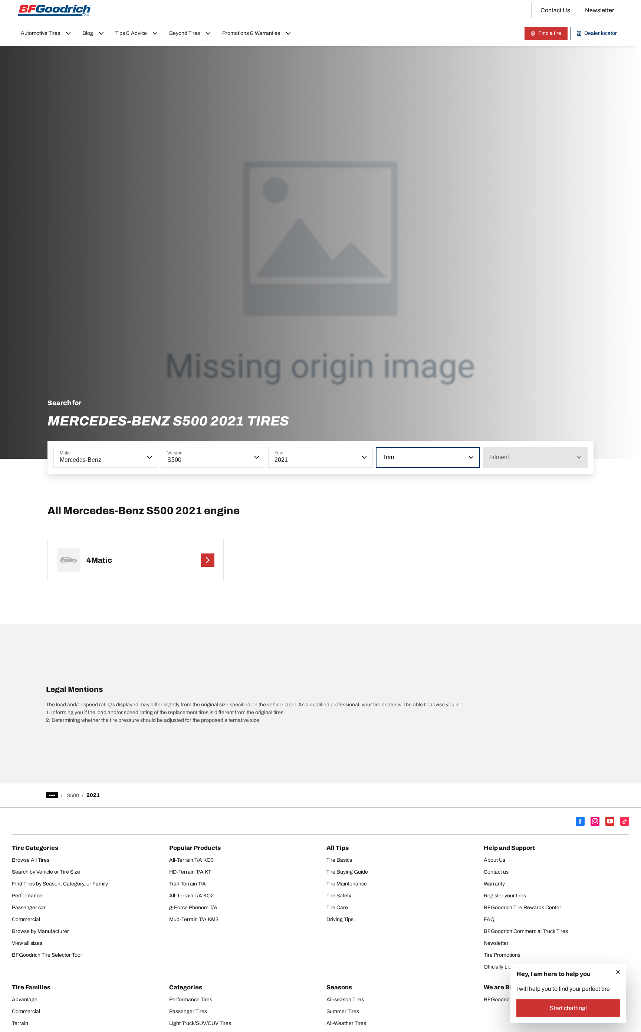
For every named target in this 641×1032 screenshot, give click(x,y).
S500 (73, 795)
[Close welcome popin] (618, 971)
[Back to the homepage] (54, 10)
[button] (149, 457)
